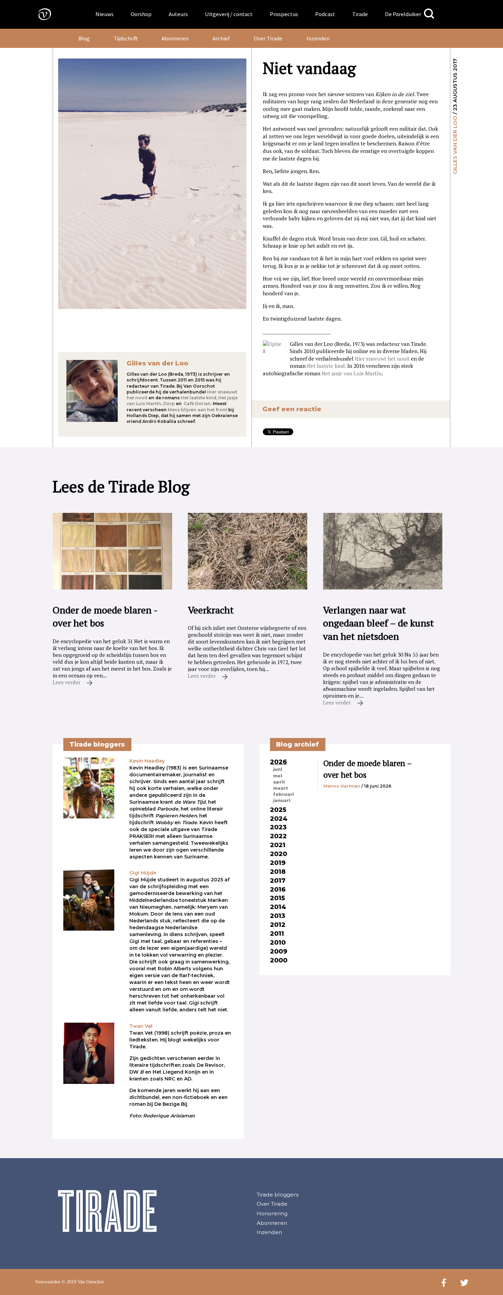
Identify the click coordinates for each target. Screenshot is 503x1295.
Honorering (272, 1213)
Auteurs (178, 14)
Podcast (325, 14)
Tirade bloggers (277, 1194)
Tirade (360, 14)
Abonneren (175, 38)
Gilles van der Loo (455, 145)
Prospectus (284, 14)
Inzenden (318, 38)
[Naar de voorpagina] (39, 13)
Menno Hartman (341, 786)
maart (280, 788)
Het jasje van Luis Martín (352, 373)
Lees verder (67, 682)
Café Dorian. (198, 403)
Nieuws (104, 14)
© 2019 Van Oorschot (83, 1281)
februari (283, 794)
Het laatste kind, (199, 397)
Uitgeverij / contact (229, 14)
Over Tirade (268, 38)
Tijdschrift (126, 38)
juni (277, 769)
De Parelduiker (403, 14)
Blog (84, 38)
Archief (221, 38)
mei (277, 775)
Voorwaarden (47, 1281)
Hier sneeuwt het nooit (382, 358)
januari (282, 800)
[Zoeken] (429, 14)
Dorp (169, 403)
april (279, 782)
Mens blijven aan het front (197, 409)
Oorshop (141, 14)
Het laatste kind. (326, 365)
